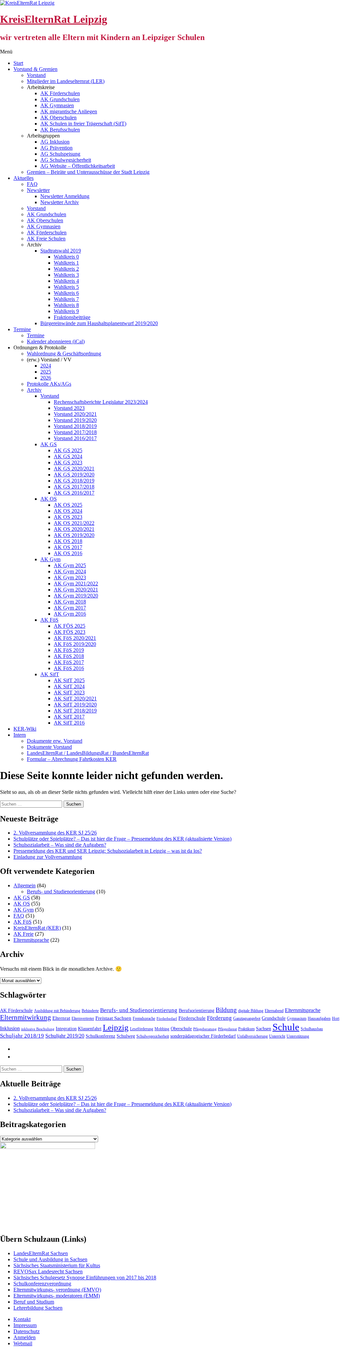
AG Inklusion (55, 142)
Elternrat (61, 1018)
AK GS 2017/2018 (74, 487)
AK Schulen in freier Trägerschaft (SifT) (83, 123)
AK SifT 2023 (69, 692)
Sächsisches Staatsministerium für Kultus (56, 1265)
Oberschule (181, 1028)
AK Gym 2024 (70, 571)
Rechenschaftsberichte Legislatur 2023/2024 (101, 402)
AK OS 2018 (68, 541)
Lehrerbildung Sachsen (37, 1308)
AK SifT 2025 (69, 680)
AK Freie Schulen (46, 238)
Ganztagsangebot (246, 1018)
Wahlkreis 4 (66, 281)
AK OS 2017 (68, 547)
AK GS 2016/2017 (74, 493)
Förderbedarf (167, 1018)
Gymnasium (296, 1018)
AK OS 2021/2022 (74, 523)
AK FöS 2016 (69, 668)
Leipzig (116, 1027)
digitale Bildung (250, 1010)
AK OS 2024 (68, 511)
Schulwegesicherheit (152, 1036)
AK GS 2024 (68, 456)
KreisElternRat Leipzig (53, 19)
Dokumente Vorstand (49, 747)
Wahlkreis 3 (66, 275)
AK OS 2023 (68, 517)
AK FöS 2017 (69, 662)
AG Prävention (56, 148)
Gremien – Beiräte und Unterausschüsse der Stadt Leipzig (88, 172)
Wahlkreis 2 (66, 269)
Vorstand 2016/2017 (75, 438)
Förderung (219, 1018)
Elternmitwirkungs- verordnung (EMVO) (57, 1289)
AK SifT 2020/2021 (75, 698)
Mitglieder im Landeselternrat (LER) (65, 81)
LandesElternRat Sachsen (40, 1253)
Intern (19, 735)
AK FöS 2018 (69, 656)
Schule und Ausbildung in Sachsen (50, 1259)
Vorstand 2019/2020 (75, 420)
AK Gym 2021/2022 (76, 583)
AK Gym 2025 (70, 565)
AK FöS (49, 620)
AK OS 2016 (68, 553)
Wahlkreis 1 (66, 263)
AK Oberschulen (58, 117)
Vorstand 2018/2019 (75, 426)
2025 (45, 372)
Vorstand (36, 75)
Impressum (25, 1325)
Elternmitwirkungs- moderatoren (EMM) (56, 1296)
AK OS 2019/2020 (74, 535)
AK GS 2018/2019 (74, 481)
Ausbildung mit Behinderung (57, 1010)
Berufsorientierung (196, 1010)
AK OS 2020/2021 (74, 529)
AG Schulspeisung (60, 154)
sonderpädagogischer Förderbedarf (203, 1036)
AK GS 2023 (68, 462)
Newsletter (38, 190)
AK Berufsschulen (60, 129)
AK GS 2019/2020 (74, 474)
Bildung (226, 1009)
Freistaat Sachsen (113, 1018)
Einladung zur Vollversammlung (47, 857)
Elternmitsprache (31, 940)
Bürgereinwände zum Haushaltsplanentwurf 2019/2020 (99, 323)
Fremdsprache (144, 1018)
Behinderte (90, 1010)
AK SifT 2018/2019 (75, 710)
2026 (45, 378)
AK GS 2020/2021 (74, 468)
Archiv (34, 390)
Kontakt (22, 1319)
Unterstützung (298, 1036)
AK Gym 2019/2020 (76, 595)
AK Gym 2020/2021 (76, 589)
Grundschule (274, 1018)
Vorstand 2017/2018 (75, 432)
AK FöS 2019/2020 (75, 644)
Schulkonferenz (100, 1036)
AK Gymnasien (57, 105)
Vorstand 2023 (69, 408)
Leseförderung (141, 1029)
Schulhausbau (312, 1029)
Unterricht (277, 1036)
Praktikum (246, 1029)
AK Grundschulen (60, 99)
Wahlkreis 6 (66, 293)
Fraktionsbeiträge (72, 317)
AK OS (48, 499)
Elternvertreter (83, 1018)
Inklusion (10, 1028)
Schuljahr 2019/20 (64, 1036)
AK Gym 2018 (70, 602)
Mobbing (162, 1029)
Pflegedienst (227, 1029)
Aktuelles (23, 178)
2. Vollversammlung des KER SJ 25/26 (55, 833)
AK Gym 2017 (70, 608)
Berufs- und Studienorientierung (61, 891)
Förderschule (192, 1018)
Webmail (22, 1343)
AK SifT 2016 (69, 723)
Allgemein (24, 885)
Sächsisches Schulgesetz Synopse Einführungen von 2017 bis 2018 (84, 1277)
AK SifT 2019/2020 (75, 704)
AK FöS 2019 (69, 650)
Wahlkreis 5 (66, 287)
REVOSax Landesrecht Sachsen (48, 1271)
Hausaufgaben (319, 1018)
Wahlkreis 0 (66, 257)
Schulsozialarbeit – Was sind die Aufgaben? (59, 845)
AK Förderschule (16, 1010)
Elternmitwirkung (25, 1017)
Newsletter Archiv (59, 202)
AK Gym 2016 (70, 614)
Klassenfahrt (89, 1028)
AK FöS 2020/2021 (75, 638)
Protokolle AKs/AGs (49, 384)
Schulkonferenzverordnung (42, 1283)
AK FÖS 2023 (69, 632)
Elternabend (274, 1010)
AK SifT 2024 (69, 686)
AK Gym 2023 (70, 577)
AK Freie (23, 934)
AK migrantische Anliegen (68, 111)
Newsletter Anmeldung (64, 196)
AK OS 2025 (68, 505)
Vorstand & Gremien (35, 69)
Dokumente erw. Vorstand (54, 741)
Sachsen (263, 1028)
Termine (22, 329)
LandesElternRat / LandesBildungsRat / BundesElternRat (88, 753)
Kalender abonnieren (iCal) (56, 341)
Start (18, 63)
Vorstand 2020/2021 (75, 414)
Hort (335, 1018)
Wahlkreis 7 (66, 299)
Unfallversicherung (252, 1036)
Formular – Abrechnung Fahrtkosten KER (72, 759)
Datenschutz (26, 1331)
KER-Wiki (24, 729)
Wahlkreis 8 (66, 305)
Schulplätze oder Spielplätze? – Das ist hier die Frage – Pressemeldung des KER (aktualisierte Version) (122, 839)
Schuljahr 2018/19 (22, 1036)
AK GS (48, 444)
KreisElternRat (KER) (37, 928)
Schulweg (126, 1036)
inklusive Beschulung (37, 1029)
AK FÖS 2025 (69, 626)
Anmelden (24, 1337)
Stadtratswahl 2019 (60, 251)
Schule (285, 1026)
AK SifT (49, 674)
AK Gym (50, 559)
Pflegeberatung (205, 1029)
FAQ (32, 184)
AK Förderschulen (60, 93)
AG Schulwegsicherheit (65, 160)
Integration (66, 1028)
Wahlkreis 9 (66, 311)
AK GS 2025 (68, 450)
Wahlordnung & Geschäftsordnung (64, 353)
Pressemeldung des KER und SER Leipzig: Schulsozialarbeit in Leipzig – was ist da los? (107, 851)
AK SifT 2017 (69, 717)
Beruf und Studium (33, 1302)
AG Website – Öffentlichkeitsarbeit (77, 166)
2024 (45, 366)
